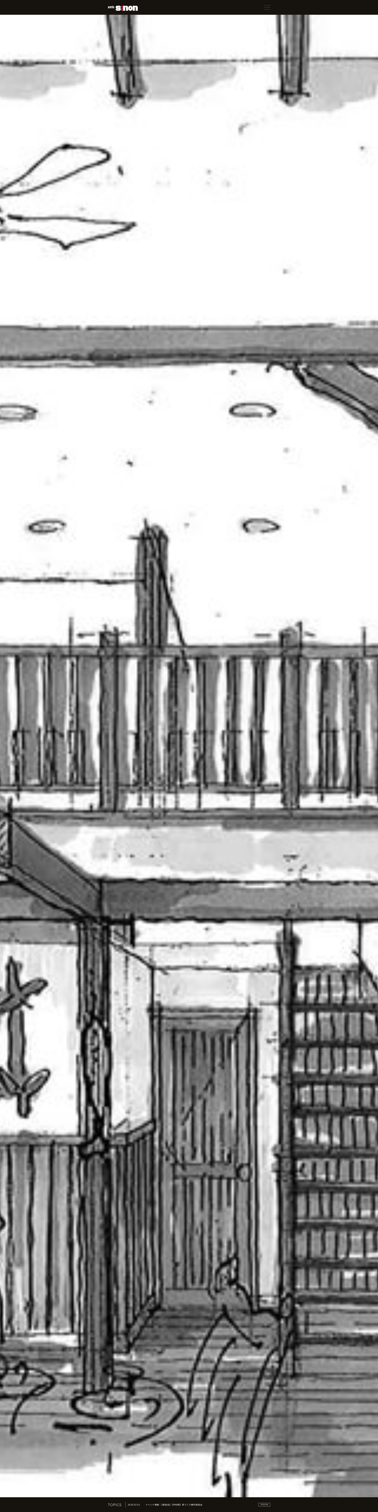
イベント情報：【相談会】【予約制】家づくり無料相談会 (173, 1504)
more (264, 1504)
